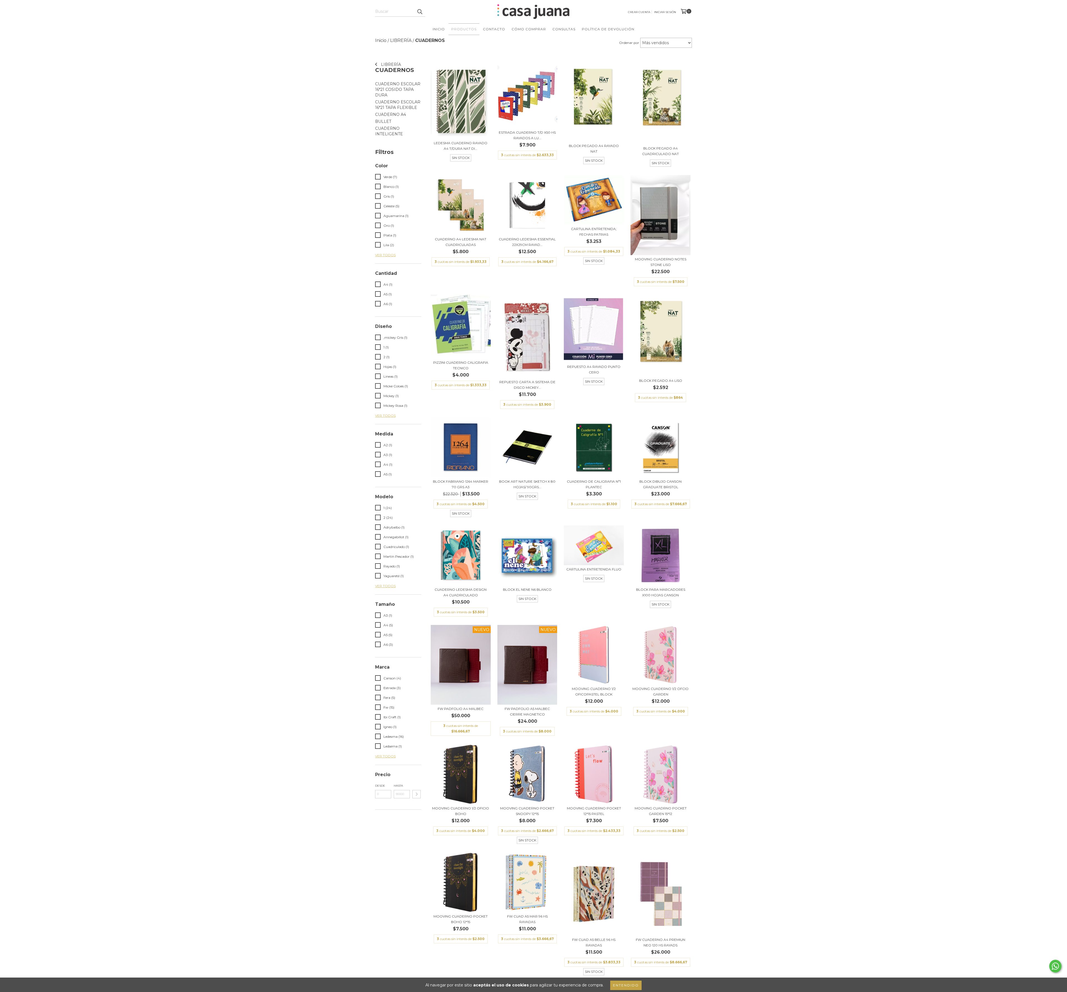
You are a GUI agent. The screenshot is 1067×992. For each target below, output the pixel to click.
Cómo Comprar (529, 29)
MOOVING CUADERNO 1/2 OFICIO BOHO (460, 811)
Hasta (398, 785)
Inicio (439, 29)
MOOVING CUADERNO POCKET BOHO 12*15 (460, 919)
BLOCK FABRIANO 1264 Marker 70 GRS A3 (460, 484)
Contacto (494, 29)
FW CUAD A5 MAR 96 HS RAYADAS (527, 919)
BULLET (383, 121)
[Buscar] (419, 12)
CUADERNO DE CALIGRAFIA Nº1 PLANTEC (594, 484)
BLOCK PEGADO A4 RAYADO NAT (594, 148)
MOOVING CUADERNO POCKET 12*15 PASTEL (594, 811)
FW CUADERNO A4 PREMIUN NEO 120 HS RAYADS (660, 942)
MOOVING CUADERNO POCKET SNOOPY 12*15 (527, 811)
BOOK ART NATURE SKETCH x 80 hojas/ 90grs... (527, 484)
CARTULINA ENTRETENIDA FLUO (593, 569)
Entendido (626, 985)
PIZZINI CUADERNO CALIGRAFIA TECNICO (460, 365)
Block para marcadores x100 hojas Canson (660, 592)
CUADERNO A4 (390, 114)
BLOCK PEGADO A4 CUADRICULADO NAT (660, 151)
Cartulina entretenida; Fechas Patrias (594, 231)
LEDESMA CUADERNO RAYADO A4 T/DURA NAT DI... (460, 146)
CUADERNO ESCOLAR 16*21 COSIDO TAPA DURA (397, 89)
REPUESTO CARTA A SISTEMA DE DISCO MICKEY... (527, 385)
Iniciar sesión (665, 12)
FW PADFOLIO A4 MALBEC (460, 709)
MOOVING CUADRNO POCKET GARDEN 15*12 (661, 811)
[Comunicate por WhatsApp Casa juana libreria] (1055, 966)
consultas (563, 29)
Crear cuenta (639, 12)
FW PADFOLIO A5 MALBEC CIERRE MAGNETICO (527, 711)
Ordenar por (629, 43)
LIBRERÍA (390, 64)
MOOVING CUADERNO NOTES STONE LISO (660, 262)
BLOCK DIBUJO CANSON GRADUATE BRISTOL (660, 484)
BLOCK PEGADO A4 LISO (660, 380)
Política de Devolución (608, 29)
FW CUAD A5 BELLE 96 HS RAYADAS (593, 942)
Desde (380, 785)
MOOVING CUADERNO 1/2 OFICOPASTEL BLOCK (594, 691)
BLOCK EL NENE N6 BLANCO (527, 589)
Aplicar (416, 794)
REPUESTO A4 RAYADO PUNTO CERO (593, 369)
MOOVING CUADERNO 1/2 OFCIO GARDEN (660, 691)
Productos (464, 29)
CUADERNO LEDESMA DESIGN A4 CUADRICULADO (461, 592)
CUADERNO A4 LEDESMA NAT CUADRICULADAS (460, 242)
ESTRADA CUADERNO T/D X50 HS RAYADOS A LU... (527, 135)
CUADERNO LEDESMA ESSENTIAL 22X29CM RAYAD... (527, 242)
